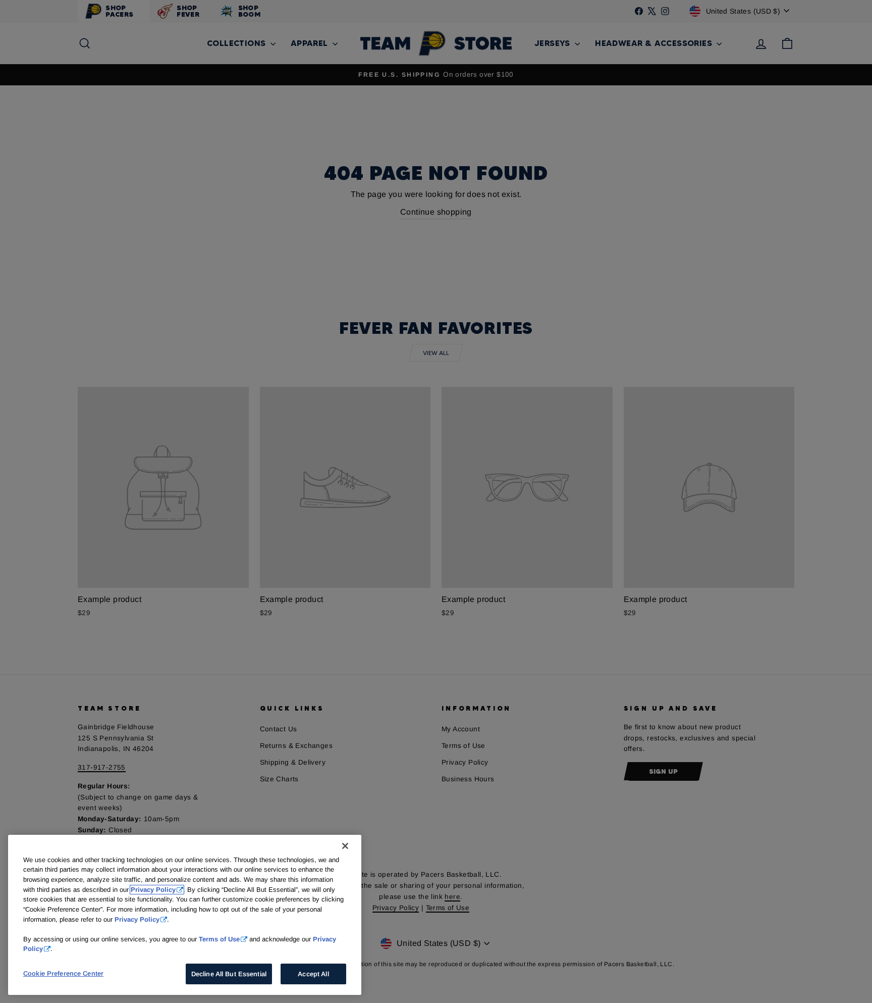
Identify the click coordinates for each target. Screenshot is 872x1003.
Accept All (313, 974)
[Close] (345, 846)
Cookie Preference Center (63, 973)
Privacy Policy (153, 889)
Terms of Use (219, 938)
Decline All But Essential (228, 974)
